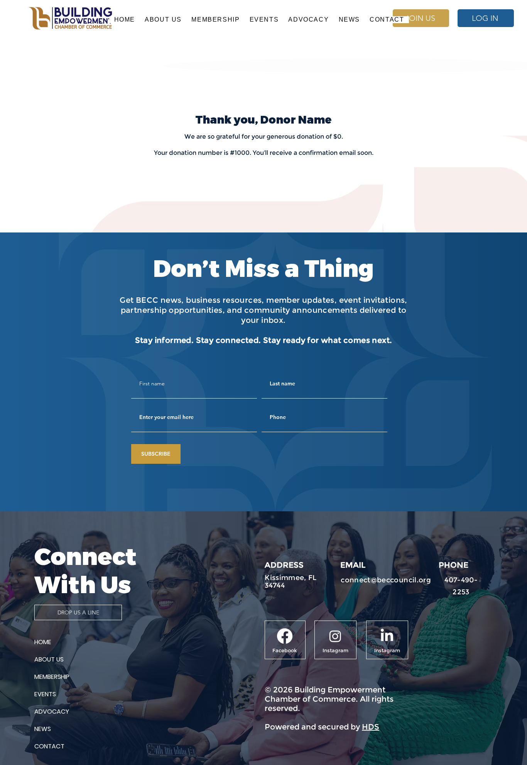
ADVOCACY (51, 711)
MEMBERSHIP (51, 676)
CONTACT (49, 746)
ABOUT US (49, 659)
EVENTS (45, 694)
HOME (42, 642)
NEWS (42, 728)
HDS (370, 726)
